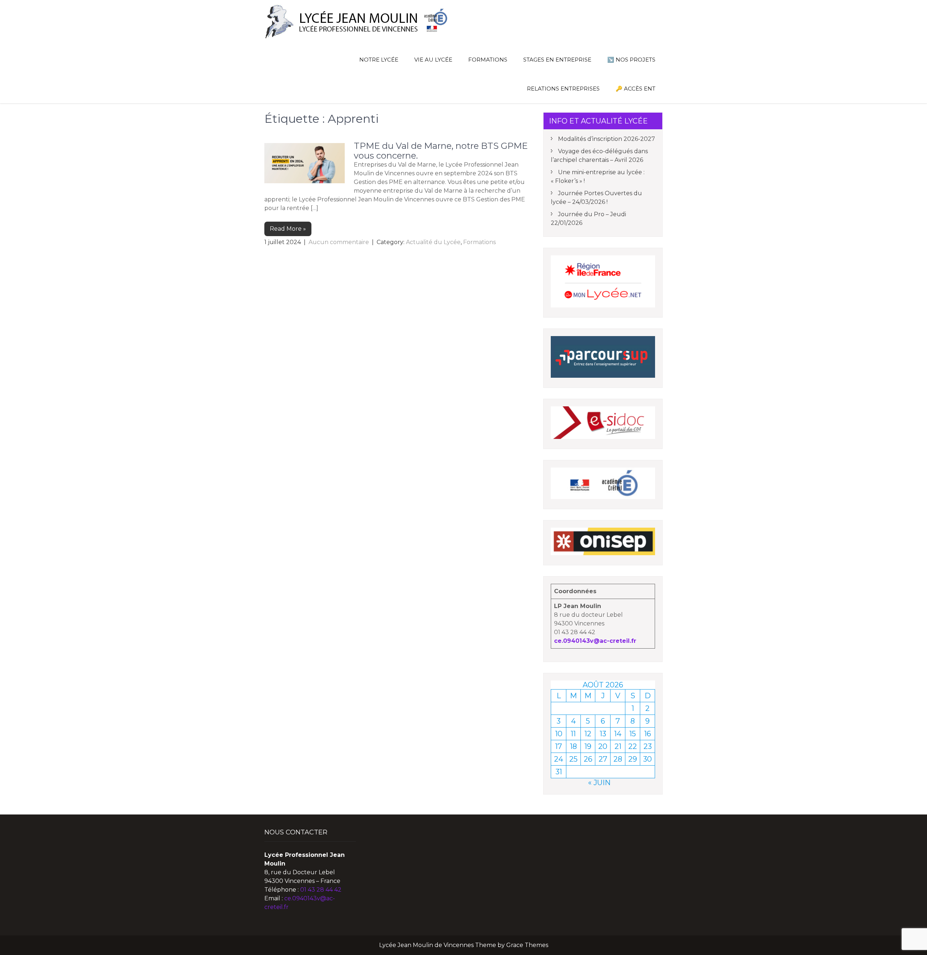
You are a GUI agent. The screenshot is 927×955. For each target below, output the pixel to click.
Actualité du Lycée (433, 242)
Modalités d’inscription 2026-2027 (606, 138)
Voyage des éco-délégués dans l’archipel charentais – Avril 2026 (599, 155)
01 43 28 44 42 (320, 889)
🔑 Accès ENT (635, 88)
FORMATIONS (487, 59)
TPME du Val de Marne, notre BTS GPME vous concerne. (441, 150)
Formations (479, 242)
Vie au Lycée (433, 59)
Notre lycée (378, 59)
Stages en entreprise (557, 59)
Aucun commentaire (339, 242)
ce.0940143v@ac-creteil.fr (595, 640)
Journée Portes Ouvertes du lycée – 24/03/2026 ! (596, 197)
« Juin (599, 782)
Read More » (288, 228)
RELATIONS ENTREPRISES (563, 88)
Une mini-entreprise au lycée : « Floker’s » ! (598, 176)
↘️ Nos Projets (631, 59)
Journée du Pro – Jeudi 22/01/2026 (588, 218)
